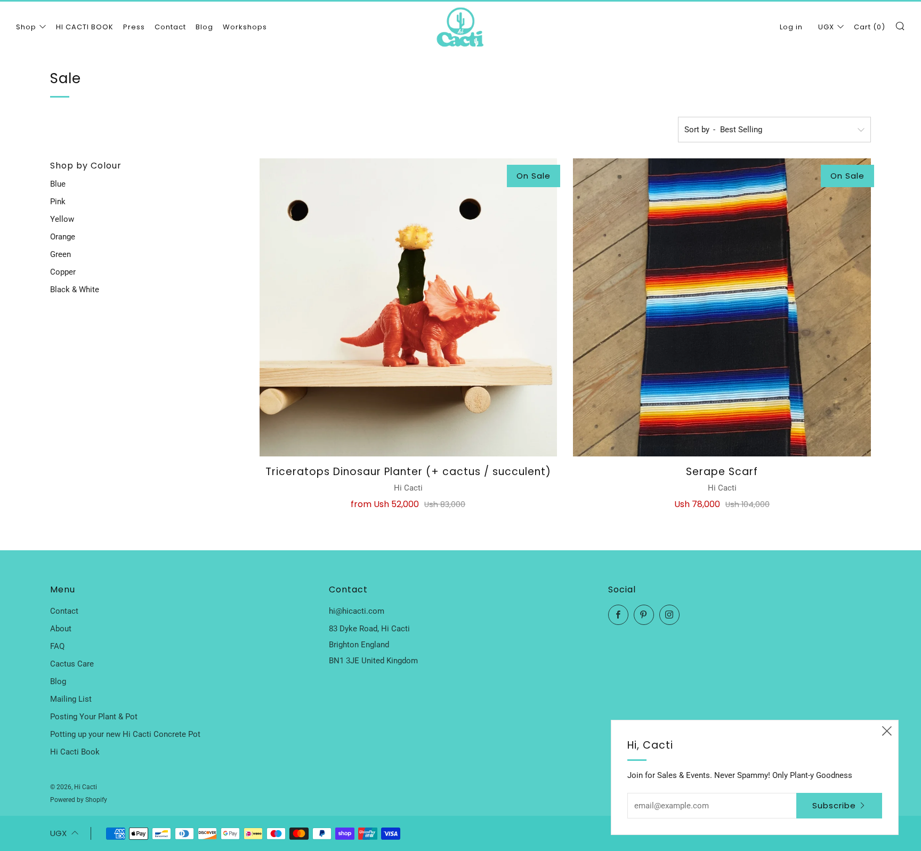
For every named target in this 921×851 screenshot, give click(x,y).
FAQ (57, 646)
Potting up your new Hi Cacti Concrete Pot (125, 734)
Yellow (62, 219)
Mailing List (71, 699)
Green (60, 254)
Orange (62, 237)
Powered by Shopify (78, 800)
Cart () (869, 27)
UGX (826, 27)
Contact (170, 27)
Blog (204, 27)
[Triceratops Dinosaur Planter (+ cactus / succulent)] (409, 307)
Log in (791, 27)
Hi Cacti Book (75, 752)
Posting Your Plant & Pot (94, 716)
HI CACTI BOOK (85, 27)
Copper (63, 272)
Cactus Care (72, 664)
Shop (26, 27)
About (60, 628)
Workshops (245, 27)
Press (134, 27)
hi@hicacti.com (356, 611)
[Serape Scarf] (722, 307)
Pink (58, 201)
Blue (58, 184)
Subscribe (834, 805)
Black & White (74, 289)
